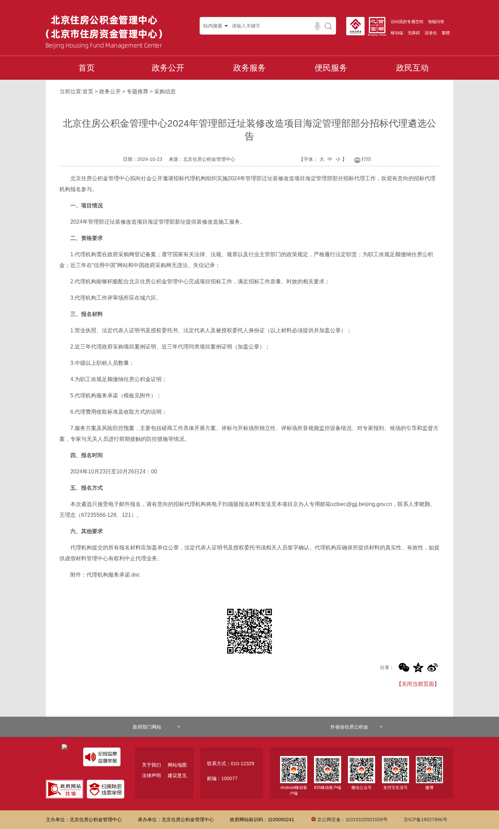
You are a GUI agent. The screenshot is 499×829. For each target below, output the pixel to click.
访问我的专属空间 (407, 21)
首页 (86, 67)
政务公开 (168, 67)
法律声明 (151, 775)
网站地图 (177, 765)
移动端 (397, 33)
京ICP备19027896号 (425, 819)
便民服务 (331, 67)
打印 (366, 159)
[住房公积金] (357, 26)
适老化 (431, 33)
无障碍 (414, 33)
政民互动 (412, 67)
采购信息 (165, 91)
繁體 (446, 33)
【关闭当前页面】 (418, 684)
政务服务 (249, 67)
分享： (387, 667)
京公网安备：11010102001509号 (352, 819)
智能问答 (436, 21)
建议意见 (177, 775)
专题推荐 (137, 91)
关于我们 (151, 765)
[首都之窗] (379, 26)
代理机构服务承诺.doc (113, 575)
